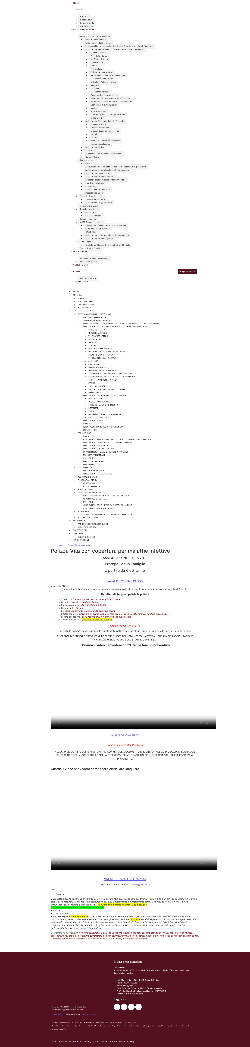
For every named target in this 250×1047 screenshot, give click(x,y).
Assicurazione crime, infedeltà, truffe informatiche (107, 170)
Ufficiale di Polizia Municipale (103, 82)
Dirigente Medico (98, 124)
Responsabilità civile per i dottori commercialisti (111, 102)
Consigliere (95, 89)
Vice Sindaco (96, 69)
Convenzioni (80, 530)
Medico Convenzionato (101, 128)
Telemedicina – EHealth (90, 248)
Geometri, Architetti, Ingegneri (98, 43)
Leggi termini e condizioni (123, 973)
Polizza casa (90, 212)
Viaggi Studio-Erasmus (95, 199)
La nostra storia (87, 23)
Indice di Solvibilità (88, 262)
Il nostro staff (86, 20)
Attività (77, 295)
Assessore (95, 85)
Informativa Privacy (81, 1041)
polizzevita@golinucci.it (138, 884)
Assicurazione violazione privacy (99, 177)
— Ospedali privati (98, 111)
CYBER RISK (90, 186)
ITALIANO (85, 1014)
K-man (88, 164)
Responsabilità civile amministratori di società (110, 98)
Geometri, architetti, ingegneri (104, 105)
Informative (80, 521)
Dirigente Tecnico (98, 53)
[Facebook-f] (117, 1007)
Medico (94, 108)
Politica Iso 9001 (58, 1014)
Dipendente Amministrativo (103, 79)
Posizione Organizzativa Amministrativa (108, 76)
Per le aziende (86, 160)
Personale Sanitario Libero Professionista (103, 154)
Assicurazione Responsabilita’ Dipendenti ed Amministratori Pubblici (115, 49)
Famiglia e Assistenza (89, 209)
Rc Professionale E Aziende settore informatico (106, 180)
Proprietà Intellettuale (94, 183)
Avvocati (89, 151)
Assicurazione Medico (94, 147)
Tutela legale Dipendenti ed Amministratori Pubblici (107, 245)
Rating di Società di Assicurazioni (94, 258)
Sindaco (94, 66)
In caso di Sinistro (88, 278)
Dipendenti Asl (97, 63)
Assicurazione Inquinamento (97, 173)
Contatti (78, 534)
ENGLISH (93, 1014)
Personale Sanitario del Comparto (105, 141)
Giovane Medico (92, 157)
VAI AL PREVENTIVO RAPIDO (125, 581)
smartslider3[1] (58, 586)
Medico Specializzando (100, 144)
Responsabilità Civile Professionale (95, 36)
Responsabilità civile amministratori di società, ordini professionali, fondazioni (119, 46)
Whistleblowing (126, 1041)
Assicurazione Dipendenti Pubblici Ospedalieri (105, 121)
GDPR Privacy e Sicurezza (91, 222)
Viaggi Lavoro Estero (94, 193)
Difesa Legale (96, 118)
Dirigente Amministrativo (102, 72)
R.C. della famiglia (93, 216)
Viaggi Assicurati (87, 196)
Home (76, 292)
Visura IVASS (63, 1029)
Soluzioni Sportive (88, 219)
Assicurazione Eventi (89, 206)
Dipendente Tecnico (99, 92)
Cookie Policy (100, 1041)
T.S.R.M (94, 138)
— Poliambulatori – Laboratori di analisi (108, 115)
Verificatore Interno (99, 59)
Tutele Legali (85, 242)
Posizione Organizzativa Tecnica (104, 95)
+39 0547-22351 (81, 540)
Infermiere (95, 134)
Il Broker (84, 17)
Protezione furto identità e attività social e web (105, 226)
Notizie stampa (86, 26)
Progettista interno (99, 56)
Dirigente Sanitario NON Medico (105, 131)
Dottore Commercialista (95, 40)
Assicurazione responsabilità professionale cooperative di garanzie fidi (115, 167)
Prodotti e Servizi (83, 311)
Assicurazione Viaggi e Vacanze (98, 203)
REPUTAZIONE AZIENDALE (97, 190)
